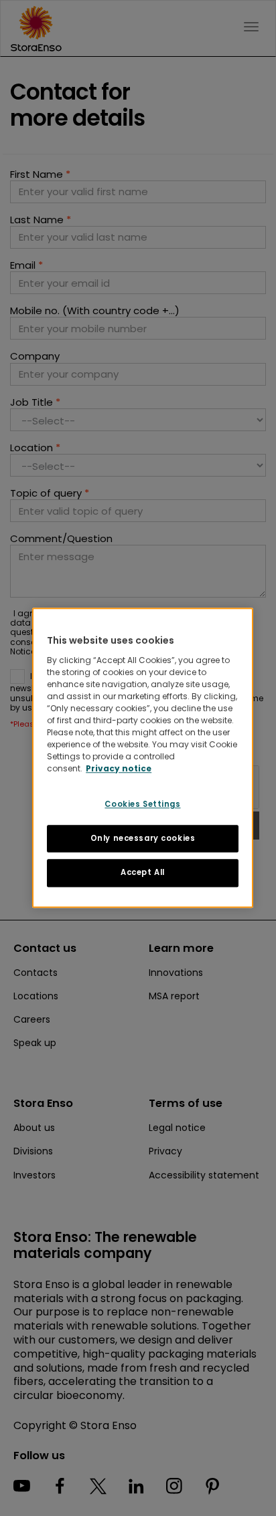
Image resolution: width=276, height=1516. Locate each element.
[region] (142, 758)
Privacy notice (118, 768)
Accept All (143, 873)
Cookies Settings (142, 804)
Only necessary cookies (143, 838)
